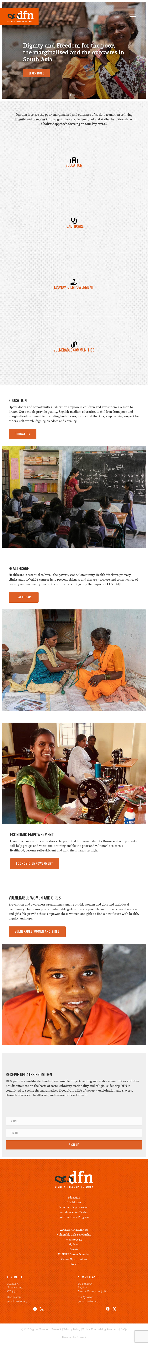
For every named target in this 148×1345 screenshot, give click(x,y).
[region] (74, 50)
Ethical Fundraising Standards (100, 1329)
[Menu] (133, 16)
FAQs (124, 1329)
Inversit (81, 1337)
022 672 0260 (85, 1297)
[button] (70, 95)
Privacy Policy (71, 1329)
